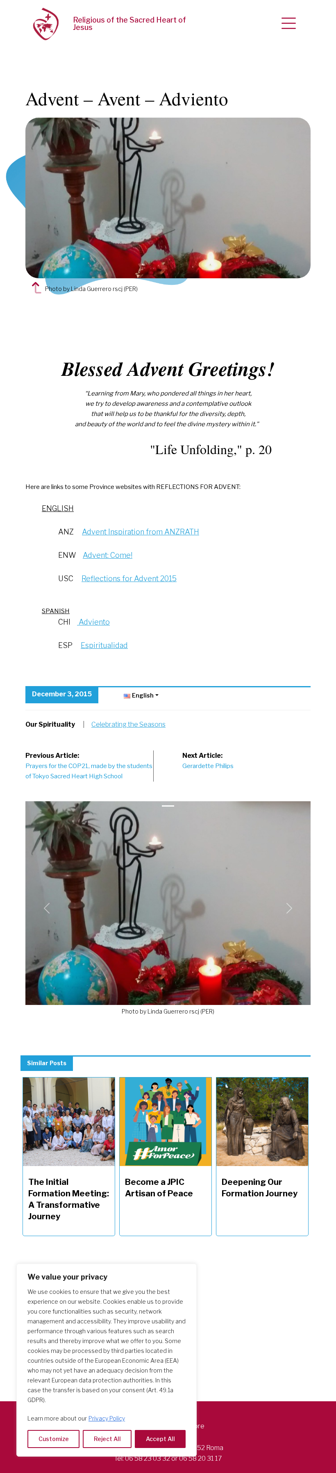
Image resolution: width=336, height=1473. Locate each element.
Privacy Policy (107, 1418)
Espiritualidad (104, 645)
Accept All (160, 1438)
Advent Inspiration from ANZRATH (140, 531)
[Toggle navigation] (289, 24)
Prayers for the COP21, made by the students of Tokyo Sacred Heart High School (88, 766)
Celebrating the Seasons (128, 724)
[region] (106, 1360)
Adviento (93, 622)
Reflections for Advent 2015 (129, 578)
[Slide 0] (168, 806)
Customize (54, 1438)
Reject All (107, 1438)
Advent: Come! (107, 555)
